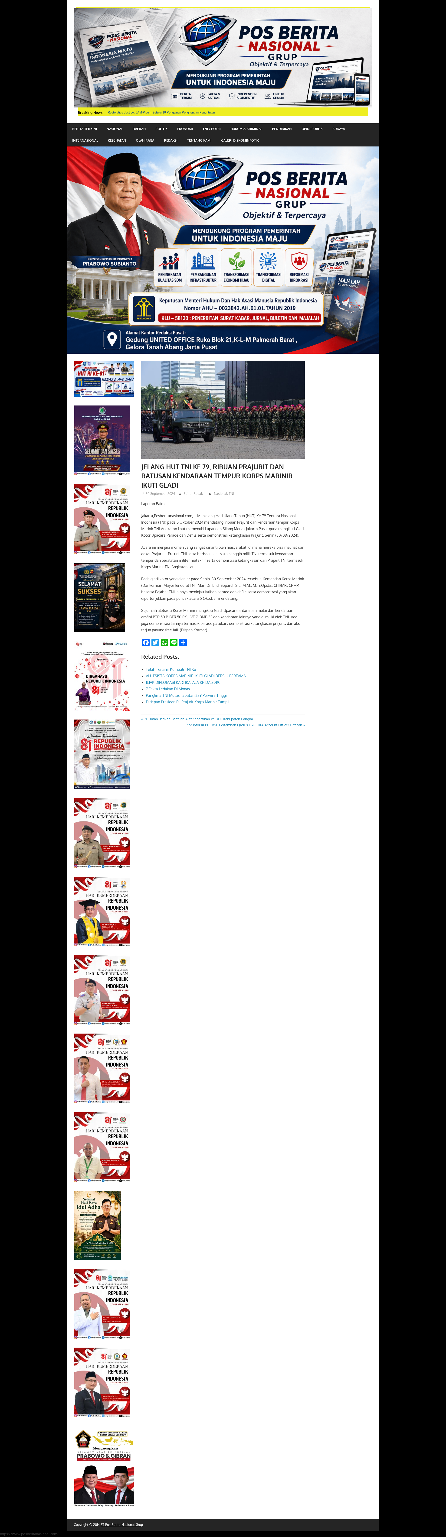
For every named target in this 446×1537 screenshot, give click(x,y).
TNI (231, 494)
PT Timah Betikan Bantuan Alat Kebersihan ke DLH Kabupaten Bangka (198, 719)
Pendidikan (282, 129)
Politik (161, 129)
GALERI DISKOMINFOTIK (240, 140)
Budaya (338, 129)
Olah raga (145, 140)
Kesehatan (117, 140)
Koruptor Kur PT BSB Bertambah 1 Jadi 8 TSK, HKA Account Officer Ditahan (244, 725)
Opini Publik (312, 129)
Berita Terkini (84, 129)
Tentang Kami (199, 140)
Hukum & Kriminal (246, 129)
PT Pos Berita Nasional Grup (122, 1525)
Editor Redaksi (194, 494)
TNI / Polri (212, 129)
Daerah (139, 129)
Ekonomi (185, 129)
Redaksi (170, 140)
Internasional (85, 140)
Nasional (115, 129)
